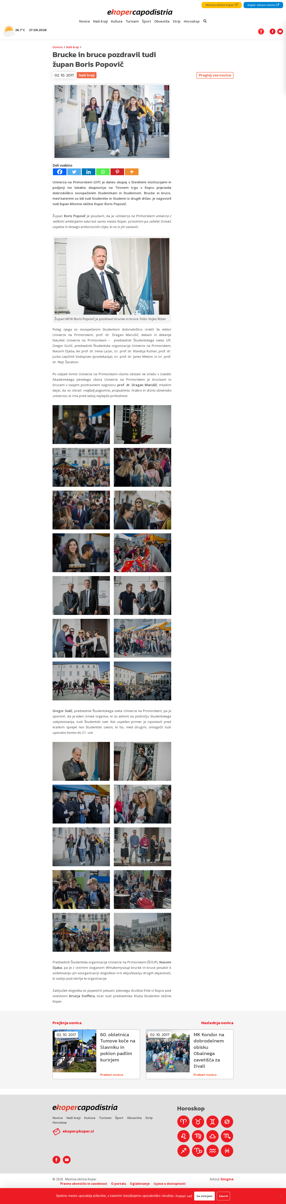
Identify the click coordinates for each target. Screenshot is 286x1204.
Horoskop (60, 1122)
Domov (58, 47)
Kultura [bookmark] (116, 21)
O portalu (118, 1183)
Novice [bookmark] (84, 21)
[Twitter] (74, 171)
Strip (149, 1117)
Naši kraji (72, 47)
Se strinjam (204, 1196)
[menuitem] (85, 21)
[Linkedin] (88, 171)
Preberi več (183, 1196)
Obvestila (134, 1117)
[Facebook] (60, 171)
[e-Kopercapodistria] (139, 12)
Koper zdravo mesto (261, 5)
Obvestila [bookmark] (161, 21)
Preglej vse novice (215, 75)
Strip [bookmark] (177, 21)
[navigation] (143, 19)
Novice (58, 1117)
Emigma (227, 1179)
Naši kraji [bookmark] (100, 21)
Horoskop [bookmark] (192, 21)
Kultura (89, 1117)
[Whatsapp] (103, 171)
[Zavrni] (281, 1196)
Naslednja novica (217, 1023)
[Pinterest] (117, 171)
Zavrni (223, 1196)
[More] (132, 171)
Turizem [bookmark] (132, 21)
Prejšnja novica (67, 1023)
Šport (119, 1117)
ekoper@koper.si (78, 1131)
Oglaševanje (140, 1183)
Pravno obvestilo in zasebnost (83, 1183)
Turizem (105, 1117)
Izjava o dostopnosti (170, 1183)
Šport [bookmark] (146, 21)
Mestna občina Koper (220, 5)
